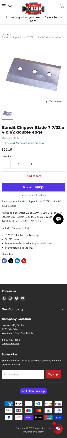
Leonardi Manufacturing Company (24, 143)
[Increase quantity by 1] (31, 164)
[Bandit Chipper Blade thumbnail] (7, 113)
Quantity (6, 156)
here (33, 21)
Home (5, 34)
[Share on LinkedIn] (17, 260)
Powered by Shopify (33, 431)
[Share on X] (10, 260)
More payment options (33, 195)
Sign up (53, 374)
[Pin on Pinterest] (23, 260)
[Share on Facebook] (4, 260)
